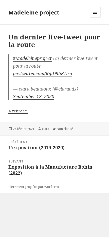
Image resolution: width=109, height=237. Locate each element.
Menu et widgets (95, 17)
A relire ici (18, 110)
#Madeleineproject (32, 58)
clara (45, 129)
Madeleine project (33, 12)
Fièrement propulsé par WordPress (34, 187)
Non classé (65, 129)
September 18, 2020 (33, 96)
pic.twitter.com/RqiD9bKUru (42, 73)
